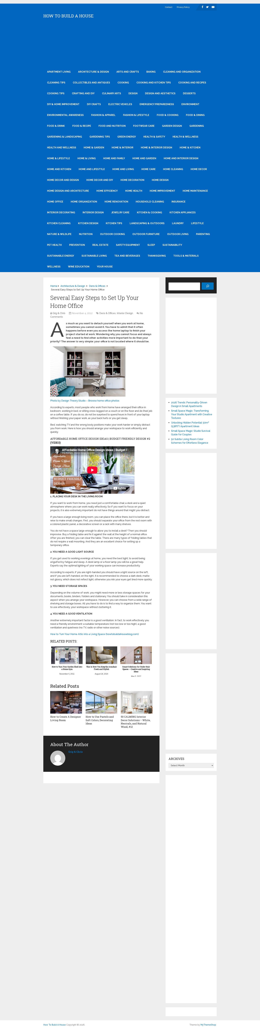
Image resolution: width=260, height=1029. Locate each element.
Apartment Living (59, 71)
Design (133, 93)
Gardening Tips (100, 136)
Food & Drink (56, 125)
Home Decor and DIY (99, 180)
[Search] (208, 286)
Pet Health (54, 245)
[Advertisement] (130, 44)
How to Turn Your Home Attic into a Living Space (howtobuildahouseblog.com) (94, 634)
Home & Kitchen (190, 147)
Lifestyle (197, 223)
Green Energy (126, 136)
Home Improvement (162, 190)
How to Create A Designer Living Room (65, 718)
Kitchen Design (88, 223)
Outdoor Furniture (146, 234)
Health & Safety (154, 136)
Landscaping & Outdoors (147, 223)
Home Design (160, 180)
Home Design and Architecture (68, 190)
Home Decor (199, 169)
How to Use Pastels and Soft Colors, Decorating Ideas (100, 720)
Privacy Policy (183, 7)
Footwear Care (144, 125)
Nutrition (86, 234)
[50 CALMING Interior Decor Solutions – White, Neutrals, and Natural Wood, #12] (137, 702)
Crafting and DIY (83, 93)
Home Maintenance (195, 190)
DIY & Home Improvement (63, 104)
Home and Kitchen (59, 169)
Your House (105, 266)
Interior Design (93, 212)
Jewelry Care (120, 212)
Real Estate (100, 245)
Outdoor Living (178, 234)
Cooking (123, 82)
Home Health (133, 190)
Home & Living (86, 158)
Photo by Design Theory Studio (68, 400)
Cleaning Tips (56, 82)
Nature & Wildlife (59, 234)
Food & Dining (195, 115)
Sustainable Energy (60, 255)
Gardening (196, 125)
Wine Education (78, 266)
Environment (190, 104)
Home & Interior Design (156, 147)
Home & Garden (94, 147)
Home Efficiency (107, 190)
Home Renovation (116, 201)
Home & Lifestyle (58, 158)
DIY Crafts (94, 104)
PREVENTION (77, 245)
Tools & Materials (186, 255)
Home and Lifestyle (92, 169)
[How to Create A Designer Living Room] (66, 702)
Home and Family (114, 158)
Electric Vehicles (120, 104)
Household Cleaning (150, 201)
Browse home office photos (103, 400)
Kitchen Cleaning (59, 223)
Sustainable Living (94, 255)
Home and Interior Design (181, 158)
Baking (151, 71)
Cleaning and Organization (182, 71)
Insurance (179, 201)
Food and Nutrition (112, 125)
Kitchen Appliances (183, 212)
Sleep (151, 245)
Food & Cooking (167, 115)
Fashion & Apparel (103, 115)
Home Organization (84, 201)
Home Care (148, 169)
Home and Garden (144, 158)
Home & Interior (122, 147)
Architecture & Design (93, 71)
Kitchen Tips (114, 223)
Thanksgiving (157, 255)
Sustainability (172, 245)
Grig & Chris (59, 313)
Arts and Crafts (127, 71)
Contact (168, 7)
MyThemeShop (208, 1025)
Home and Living (123, 169)
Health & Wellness (185, 136)
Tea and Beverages (127, 255)
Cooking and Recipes (192, 82)
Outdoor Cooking (112, 234)
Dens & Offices (107, 313)
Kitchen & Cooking (149, 212)
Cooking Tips (55, 93)
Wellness (53, 266)
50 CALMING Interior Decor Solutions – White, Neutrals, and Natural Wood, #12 (135, 721)
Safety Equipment (128, 245)
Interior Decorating (61, 212)
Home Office (55, 201)
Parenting (203, 234)
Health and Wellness (61, 147)
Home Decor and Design (63, 180)
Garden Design (172, 125)
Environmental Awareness (65, 115)
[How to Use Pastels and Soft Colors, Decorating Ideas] (101, 702)
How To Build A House (68, 16)
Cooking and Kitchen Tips (153, 82)
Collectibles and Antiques (91, 82)
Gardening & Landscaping (64, 136)
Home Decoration (132, 180)
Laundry (178, 223)
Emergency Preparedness (157, 104)
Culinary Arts (111, 93)
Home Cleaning (173, 169)
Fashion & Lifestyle (136, 115)
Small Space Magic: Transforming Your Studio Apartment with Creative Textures (191, 414)
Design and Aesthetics (160, 93)
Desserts (189, 93)
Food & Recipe (81, 125)
